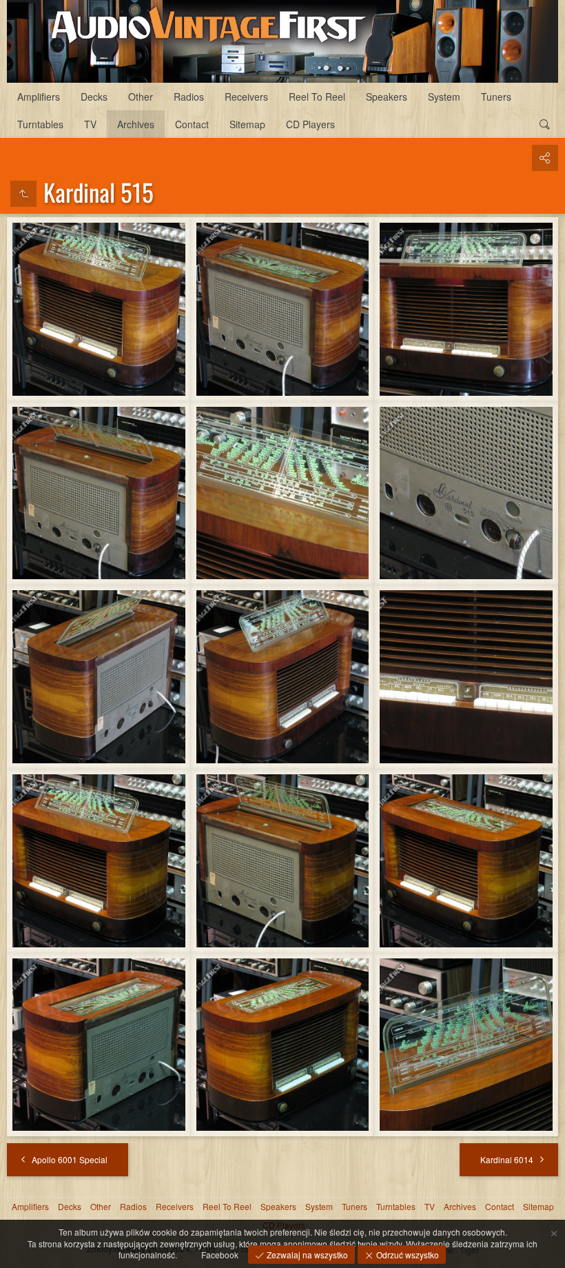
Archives (135, 124)
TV (90, 124)
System (444, 96)
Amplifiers (38, 96)
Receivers (246, 96)
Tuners (496, 96)
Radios (189, 96)
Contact (192, 124)
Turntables (40, 124)
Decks (94, 96)
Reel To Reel (317, 96)
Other (140, 96)
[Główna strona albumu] (282, 41)
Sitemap (247, 124)
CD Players (310, 124)
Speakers (386, 96)
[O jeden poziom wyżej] (23, 194)
